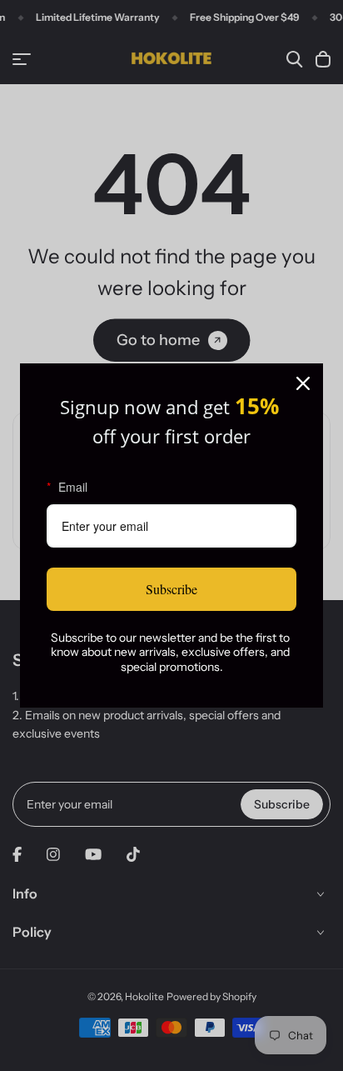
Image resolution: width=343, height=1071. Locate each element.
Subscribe (171, 589)
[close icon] (303, 383)
